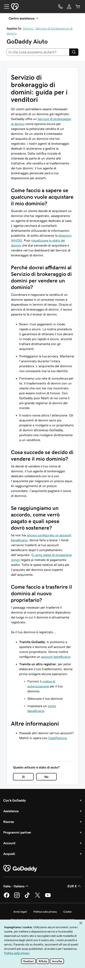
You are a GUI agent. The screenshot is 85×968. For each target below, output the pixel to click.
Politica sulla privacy (45, 911)
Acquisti (9, 853)
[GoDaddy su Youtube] (48, 897)
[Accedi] (69, 6)
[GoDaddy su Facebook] (6, 897)
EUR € (72, 886)
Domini (28, 28)
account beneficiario (55, 656)
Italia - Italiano (14, 886)
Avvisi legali (20, 911)
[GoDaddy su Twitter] (37, 897)
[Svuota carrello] (78, 6)
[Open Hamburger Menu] (5, 6)
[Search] (73, 52)
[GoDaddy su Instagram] (17, 897)
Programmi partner (17, 832)
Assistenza (11, 811)
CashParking (57, 738)
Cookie (67, 911)
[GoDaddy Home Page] (20, 868)
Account (9, 843)
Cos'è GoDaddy (14, 800)
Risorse (8, 821)
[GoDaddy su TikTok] (27, 897)
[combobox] (37, 52)
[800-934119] (60, 6)
